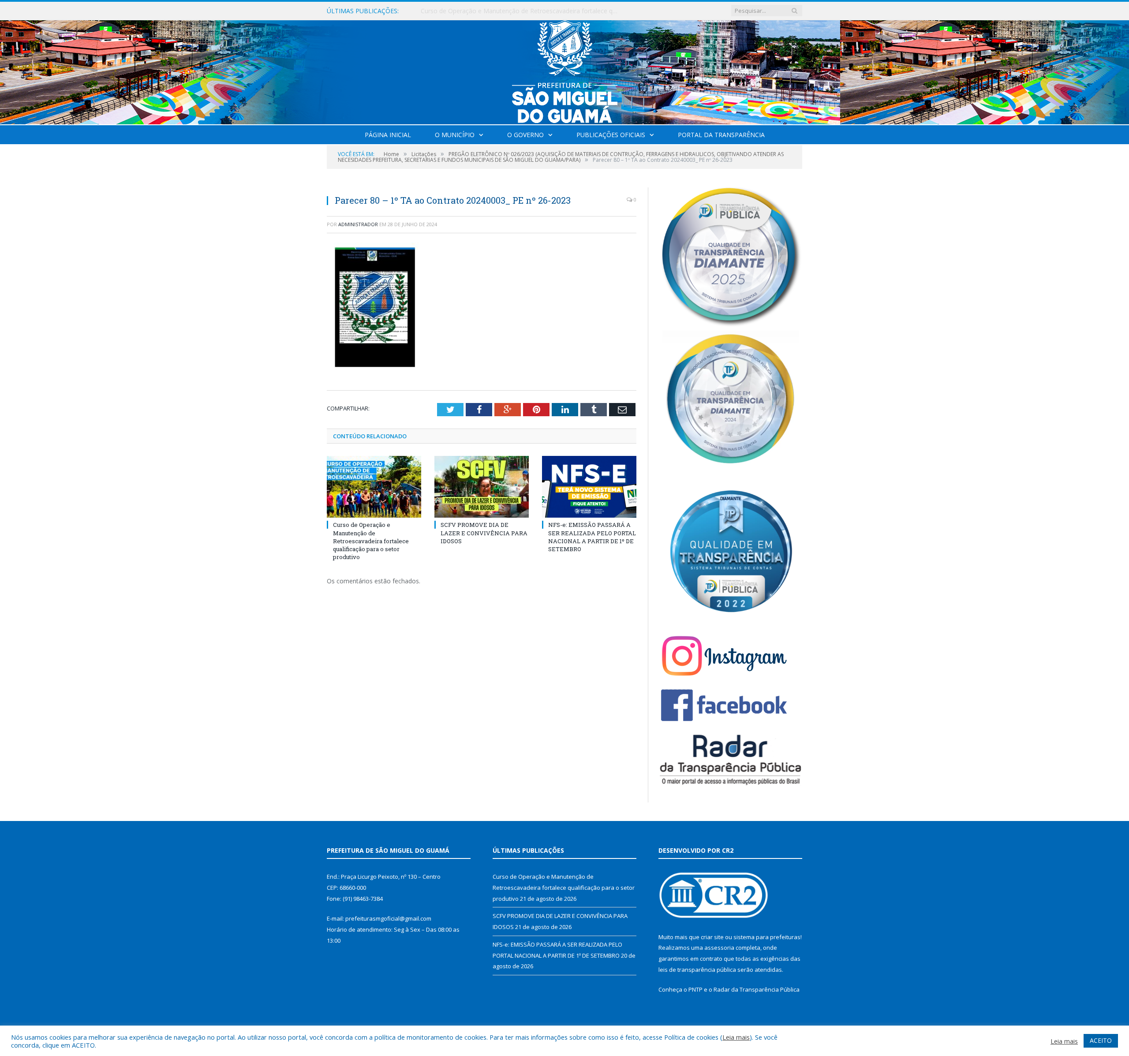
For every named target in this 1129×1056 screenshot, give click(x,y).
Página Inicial (388, 135)
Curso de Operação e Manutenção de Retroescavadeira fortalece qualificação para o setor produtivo (371, 541)
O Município (455, 135)
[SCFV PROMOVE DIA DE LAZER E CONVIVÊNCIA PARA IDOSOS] (481, 487)
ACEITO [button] (1101, 1040)
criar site (712, 937)
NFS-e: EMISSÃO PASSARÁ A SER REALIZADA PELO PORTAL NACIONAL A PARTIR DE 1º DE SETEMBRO (592, 537)
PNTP (695, 989)
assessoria (719, 948)
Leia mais (736, 1037)
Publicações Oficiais (610, 135)
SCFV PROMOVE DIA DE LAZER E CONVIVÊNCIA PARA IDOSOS (511, 11)
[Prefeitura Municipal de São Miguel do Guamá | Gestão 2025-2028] (564, 70)
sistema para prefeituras (766, 937)
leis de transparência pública (697, 970)
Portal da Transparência (721, 135)
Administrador (358, 224)
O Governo (525, 135)
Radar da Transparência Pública (757, 989)
